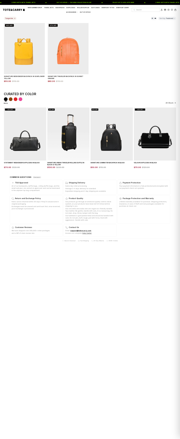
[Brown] (10, 99)
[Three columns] (152, 18)
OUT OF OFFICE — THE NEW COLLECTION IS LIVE (69, 2)
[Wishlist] (172, 10)
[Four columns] (155, 18)
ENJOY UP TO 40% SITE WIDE (119, 2)
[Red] (15, 99)
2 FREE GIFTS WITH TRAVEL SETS (19, 2)
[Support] (168, 10)
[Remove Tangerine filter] (15, 18)
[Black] (6, 99)
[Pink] (20, 99)
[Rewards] (165, 10)
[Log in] (161, 10)
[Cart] (175, 10)
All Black (169, 103)
